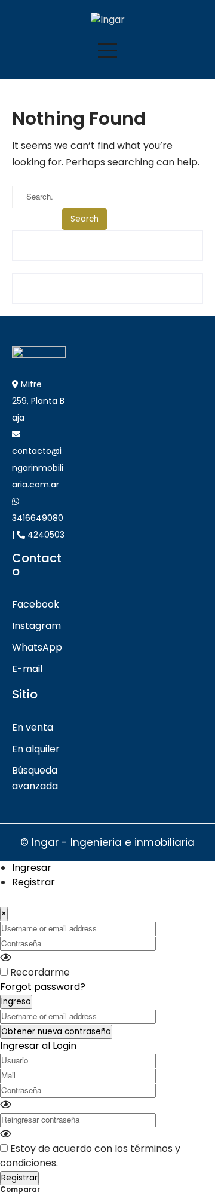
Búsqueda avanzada (35, 778)
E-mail (27, 669)
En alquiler (36, 749)
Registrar (33, 882)
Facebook (35, 604)
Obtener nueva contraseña (56, 1031)
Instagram (36, 626)
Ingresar (31, 868)
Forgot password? (42, 987)
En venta (32, 727)
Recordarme (40, 972)
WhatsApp (37, 647)
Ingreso (16, 1001)
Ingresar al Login (38, 1046)
